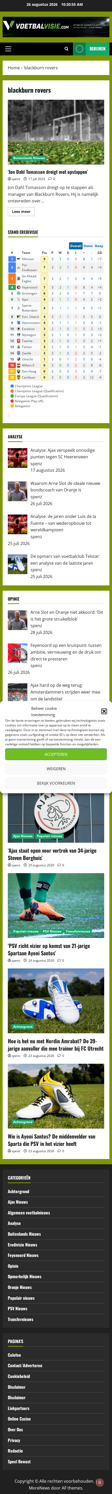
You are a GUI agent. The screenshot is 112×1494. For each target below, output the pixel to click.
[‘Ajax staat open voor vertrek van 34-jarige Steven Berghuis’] (56, 810)
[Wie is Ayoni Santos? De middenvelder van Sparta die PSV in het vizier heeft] (56, 1096)
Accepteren (56, 754)
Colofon (14, 1355)
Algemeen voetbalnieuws (29, 1212)
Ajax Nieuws (23, 836)
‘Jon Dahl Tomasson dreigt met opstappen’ (56, 132)
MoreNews (39, 1488)
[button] (104, 711)
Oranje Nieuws (20, 1287)
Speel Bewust (19, 1461)
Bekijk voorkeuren (56, 783)
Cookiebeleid (19, 1376)
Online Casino (19, 1419)
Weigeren (56, 768)
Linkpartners (18, 1408)
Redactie (15, 1451)
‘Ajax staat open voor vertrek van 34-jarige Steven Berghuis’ (52, 854)
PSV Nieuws (52, 931)
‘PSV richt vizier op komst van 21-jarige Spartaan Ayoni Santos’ (49, 949)
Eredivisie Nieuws (22, 1244)
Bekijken (97, 48)
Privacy (14, 1440)
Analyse (14, 1223)
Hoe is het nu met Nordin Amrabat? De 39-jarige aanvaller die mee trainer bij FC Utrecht (56, 1044)
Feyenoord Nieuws (23, 1255)
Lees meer (23, 212)
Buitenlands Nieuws (29, 158)
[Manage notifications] (100, 1482)
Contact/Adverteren (25, 1365)
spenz (16, 179)
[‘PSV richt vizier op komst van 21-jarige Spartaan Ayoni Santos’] (56, 905)
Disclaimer (17, 1387)
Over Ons (15, 1429)
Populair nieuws (49, 836)
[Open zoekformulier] (67, 49)
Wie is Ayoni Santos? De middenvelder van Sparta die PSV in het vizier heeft (51, 1139)
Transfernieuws (78, 931)
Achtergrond (23, 1026)
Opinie (13, 1266)
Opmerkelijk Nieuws (24, 1276)
